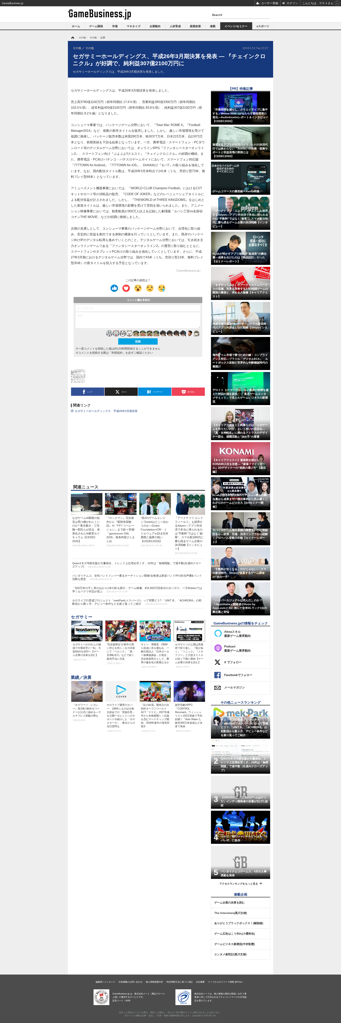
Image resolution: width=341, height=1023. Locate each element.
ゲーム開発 (96, 26)
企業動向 (155, 26)
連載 (212, 26)
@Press (239, 982)
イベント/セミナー (236, 26)
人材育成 (175, 26)
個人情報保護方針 (154, 982)
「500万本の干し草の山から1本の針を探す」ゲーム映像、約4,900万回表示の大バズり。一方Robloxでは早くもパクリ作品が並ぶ (137, 589)
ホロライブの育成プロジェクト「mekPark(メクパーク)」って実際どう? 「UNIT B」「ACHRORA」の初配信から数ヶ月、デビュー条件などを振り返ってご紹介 (136, 602)
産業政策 (195, 26)
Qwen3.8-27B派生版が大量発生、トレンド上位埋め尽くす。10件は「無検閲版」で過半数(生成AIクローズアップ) (136, 565)
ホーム (76, 26)
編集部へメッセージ (105, 982)
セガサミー (81, 617)
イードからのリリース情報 (221, 982)
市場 (115, 26)
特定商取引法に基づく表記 (180, 982)
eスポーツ (263, 26)
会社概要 (200, 982)
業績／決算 (81, 677)
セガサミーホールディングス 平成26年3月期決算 (106, 411)
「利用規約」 (117, 352)
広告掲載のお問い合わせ (130, 982)
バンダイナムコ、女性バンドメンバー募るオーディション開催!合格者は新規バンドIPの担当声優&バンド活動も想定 (137, 577)
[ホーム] (72, 37)
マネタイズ (134, 26)
